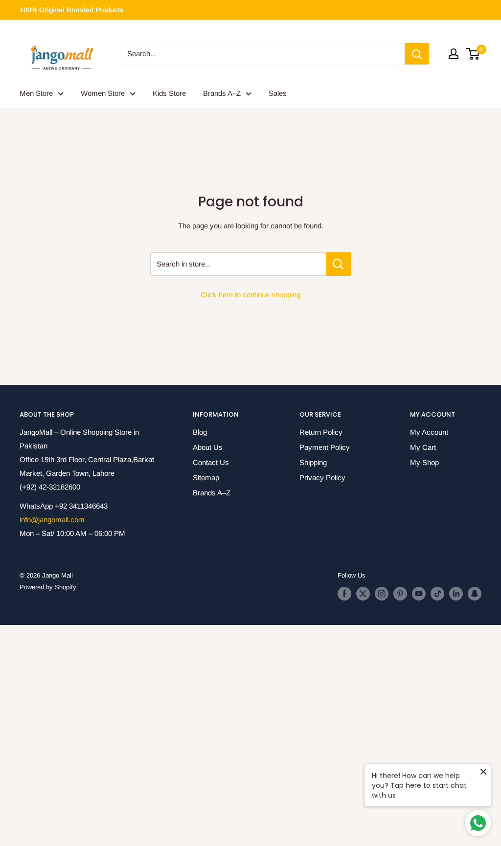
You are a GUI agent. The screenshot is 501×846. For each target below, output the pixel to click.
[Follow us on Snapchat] (474, 594)
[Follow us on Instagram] (381, 594)
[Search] (417, 54)
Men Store (36, 93)
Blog (200, 432)
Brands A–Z (222, 93)
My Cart (423, 447)
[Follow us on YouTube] (419, 594)
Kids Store (169, 93)
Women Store (103, 93)
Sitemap (206, 477)
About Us (208, 447)
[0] (473, 54)
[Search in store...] (338, 264)
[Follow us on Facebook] (344, 594)
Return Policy (320, 432)
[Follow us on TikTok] (437, 594)
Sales (278, 93)
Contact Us (211, 462)
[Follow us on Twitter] (363, 594)
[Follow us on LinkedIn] (456, 594)
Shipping (313, 462)
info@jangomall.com (52, 519)
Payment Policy (324, 447)
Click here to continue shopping (250, 294)
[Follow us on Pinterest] (400, 594)
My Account (429, 432)
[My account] (453, 53)
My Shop (424, 462)
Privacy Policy (322, 477)
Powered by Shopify (48, 587)
